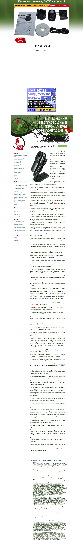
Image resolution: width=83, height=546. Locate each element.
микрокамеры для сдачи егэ (20, 194)
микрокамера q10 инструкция (20, 158)
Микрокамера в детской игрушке (42, 146)
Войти (15, 237)
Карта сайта (16, 178)
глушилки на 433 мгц (18, 195)
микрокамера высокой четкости (20, 197)
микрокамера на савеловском (20, 184)
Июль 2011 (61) (17, 213)
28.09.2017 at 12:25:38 (36, 518)
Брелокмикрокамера (18, 224)
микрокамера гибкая (18, 159)
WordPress (16, 240)
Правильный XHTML (18, 238)
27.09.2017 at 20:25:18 (36, 463)
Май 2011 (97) (17, 216)
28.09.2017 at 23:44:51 (36, 497)
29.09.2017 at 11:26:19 (36, 532)
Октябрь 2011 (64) (18, 210)
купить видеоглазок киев (19, 188)
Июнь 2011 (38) (17, 214)
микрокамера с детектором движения (40, 414)
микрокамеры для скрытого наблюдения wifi (19, 162)
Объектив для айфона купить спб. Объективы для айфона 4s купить (20, 203)
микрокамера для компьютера (20, 166)
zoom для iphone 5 (18, 192)
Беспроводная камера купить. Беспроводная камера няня (20, 199)
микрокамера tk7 (17, 172)
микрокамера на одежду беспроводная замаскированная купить (20, 170)
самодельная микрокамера (38, 290)
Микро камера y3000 (18, 229)
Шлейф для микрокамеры (19, 225)
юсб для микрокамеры (18, 176)
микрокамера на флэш (51, 219)
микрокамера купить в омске (44, 187)
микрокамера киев (38, 147)
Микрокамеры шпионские (19, 227)
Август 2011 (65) (17, 211)
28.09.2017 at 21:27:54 (36, 480)
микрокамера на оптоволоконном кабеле (54, 194)
